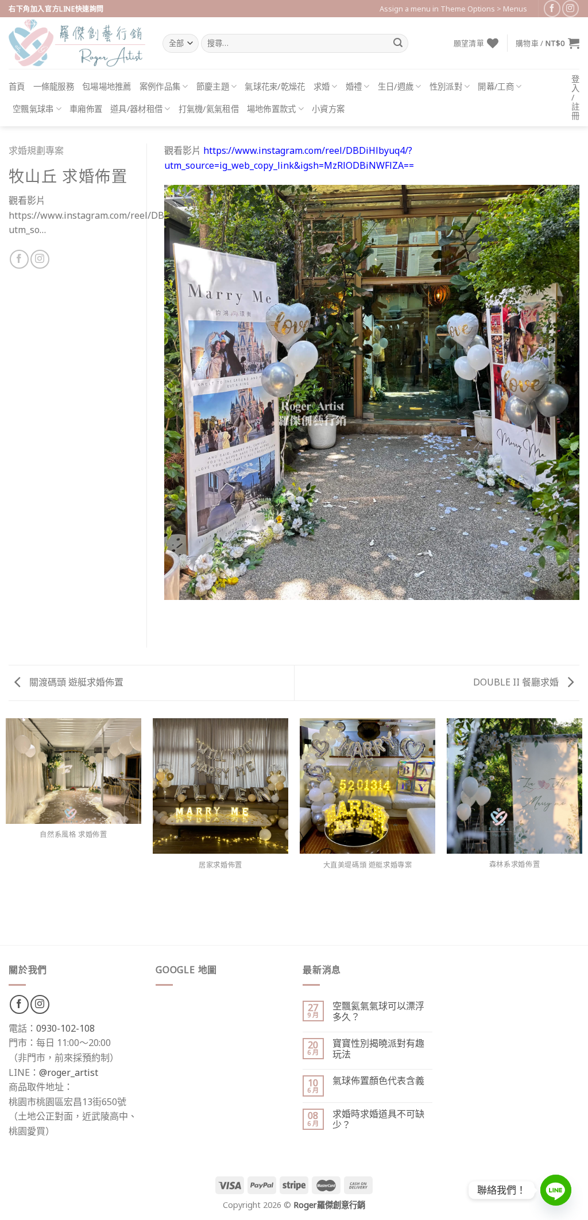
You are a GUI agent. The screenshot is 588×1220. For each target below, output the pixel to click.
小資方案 (328, 108)
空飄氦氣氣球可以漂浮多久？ (378, 1012)
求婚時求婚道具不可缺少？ (378, 1119)
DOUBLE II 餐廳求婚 (517, 682)
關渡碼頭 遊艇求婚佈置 (75, 682)
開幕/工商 (495, 86)
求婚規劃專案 (36, 150)
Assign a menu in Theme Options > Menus (453, 8)
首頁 (17, 86)
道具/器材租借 (136, 108)
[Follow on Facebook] (552, 8)
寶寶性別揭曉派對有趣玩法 (378, 1049)
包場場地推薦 (106, 86)
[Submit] (398, 43)
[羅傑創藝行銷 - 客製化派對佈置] (77, 43)
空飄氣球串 (33, 108)
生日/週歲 (395, 86)
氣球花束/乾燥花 (275, 86)
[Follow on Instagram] (570, 8)
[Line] (555, 1190)
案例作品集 (160, 86)
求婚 (322, 86)
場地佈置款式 (271, 108)
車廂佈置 (85, 108)
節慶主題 (212, 86)
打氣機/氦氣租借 (209, 108)
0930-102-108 (65, 1028)
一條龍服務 (53, 86)
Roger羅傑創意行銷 (329, 1204)
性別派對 (446, 86)
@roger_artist (68, 1072)
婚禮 (354, 86)
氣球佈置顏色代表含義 (378, 1080)
